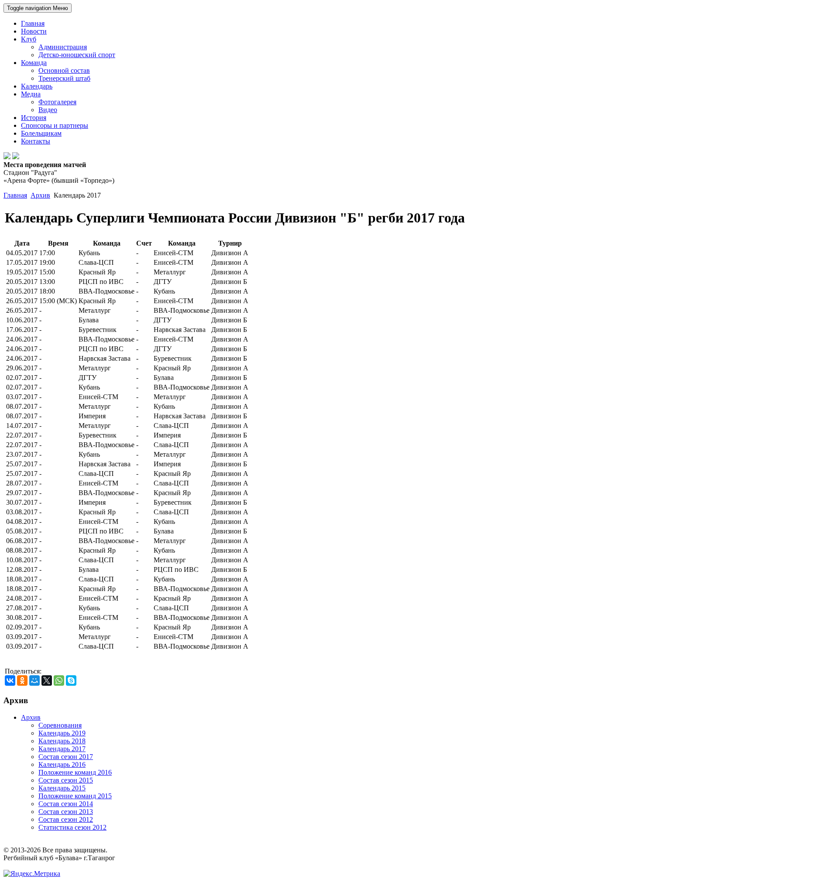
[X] (46, 680)
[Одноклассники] (22, 680)
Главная (15, 195)
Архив (40, 195)
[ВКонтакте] (10, 680)
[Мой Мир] (34, 680)
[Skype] (71, 680)
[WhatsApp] (59, 680)
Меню (37, 8)
